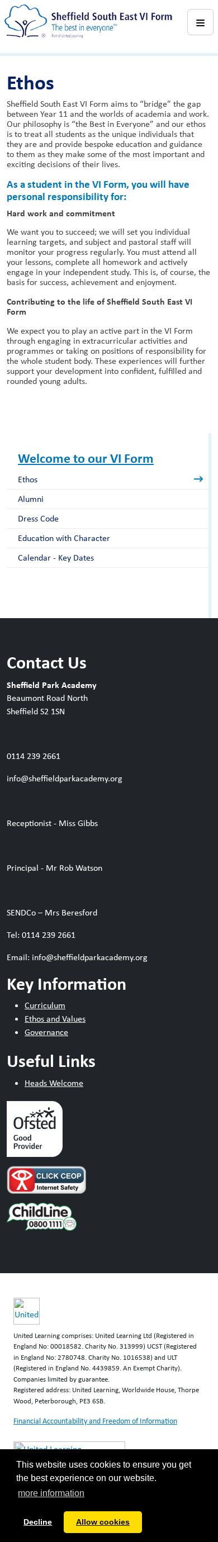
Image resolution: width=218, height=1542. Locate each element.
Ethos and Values (55, 1018)
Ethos (27, 479)
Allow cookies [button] (103, 1521)
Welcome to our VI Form (86, 458)
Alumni (31, 499)
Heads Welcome (54, 1083)
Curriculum (45, 1005)
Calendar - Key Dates (56, 557)
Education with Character (64, 538)
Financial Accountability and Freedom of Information (95, 1421)
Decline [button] (37, 1521)
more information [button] (51, 1493)
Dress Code (38, 518)
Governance (46, 1032)
